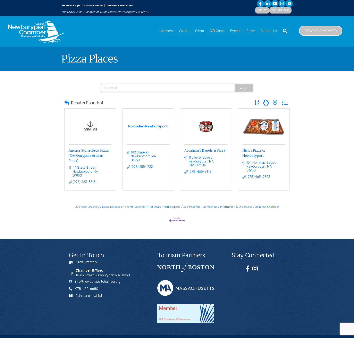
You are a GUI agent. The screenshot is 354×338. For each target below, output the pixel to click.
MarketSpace (172, 206)
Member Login (71, 5)
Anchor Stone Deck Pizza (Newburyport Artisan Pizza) (89, 155)
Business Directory (87, 206)
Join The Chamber (267, 206)
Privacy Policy (93, 5)
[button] (66, 103)
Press (250, 31)
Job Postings (191, 206)
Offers (199, 31)
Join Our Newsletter (119, 5)
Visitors (184, 31)
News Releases (112, 206)
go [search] (245, 88)
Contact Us (269, 31)
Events (235, 31)
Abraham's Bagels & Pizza (204, 150)
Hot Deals (155, 206)
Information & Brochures (236, 206)
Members (166, 31)
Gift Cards (217, 31)
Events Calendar (135, 206)
